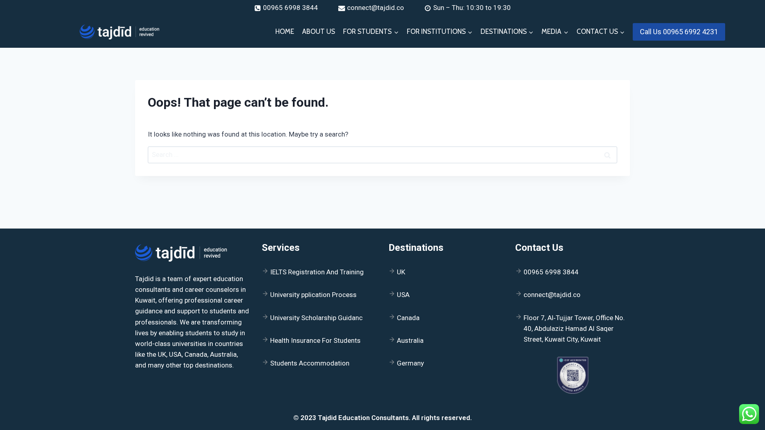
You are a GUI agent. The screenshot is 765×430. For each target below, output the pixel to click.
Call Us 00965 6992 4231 (679, 31)
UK (401, 272)
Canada (408, 318)
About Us (318, 31)
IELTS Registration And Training (317, 272)
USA (403, 295)
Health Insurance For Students (315, 340)
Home (284, 31)
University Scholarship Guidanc (316, 318)
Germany (410, 363)
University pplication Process (313, 295)
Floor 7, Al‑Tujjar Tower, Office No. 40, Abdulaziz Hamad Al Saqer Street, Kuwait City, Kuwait (574, 328)
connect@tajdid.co (552, 295)
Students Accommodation (309, 363)
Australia (410, 340)
